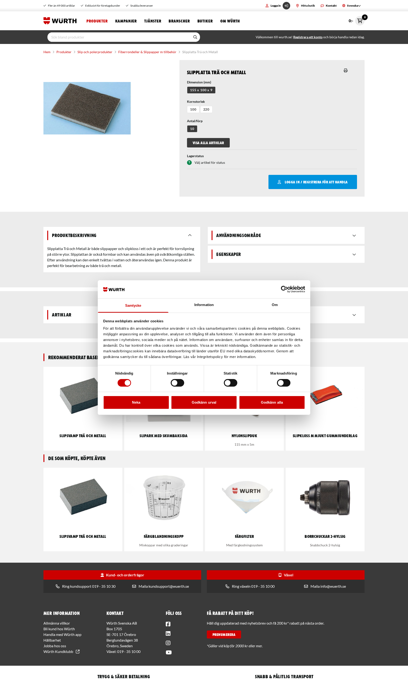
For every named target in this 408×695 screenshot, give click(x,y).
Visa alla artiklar (208, 143)
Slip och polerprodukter (94, 52)
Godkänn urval (204, 402)
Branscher (179, 20)
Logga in (276, 5)
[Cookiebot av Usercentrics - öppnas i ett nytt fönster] (284, 289)
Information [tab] (204, 305)
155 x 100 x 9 (201, 90)
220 (206, 109)
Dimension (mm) (199, 82)
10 (192, 129)
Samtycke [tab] (133, 305)
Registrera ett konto (308, 37)
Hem (47, 52)
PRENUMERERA (223, 634)
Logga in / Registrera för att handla (316, 182)
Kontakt (331, 5)
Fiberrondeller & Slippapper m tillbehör (147, 52)
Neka (136, 402)
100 (193, 109)
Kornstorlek (196, 101)
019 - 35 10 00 (128, 651)
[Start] (61, 20)
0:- (357, 19)
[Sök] (195, 37)
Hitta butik (308, 5)
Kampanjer (126, 20)
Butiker (205, 20)
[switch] (177, 383)
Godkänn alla (272, 402)
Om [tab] (275, 305)
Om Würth (230, 20)
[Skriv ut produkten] (346, 70)
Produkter (97, 20)
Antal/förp (195, 121)
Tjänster (152, 20)
